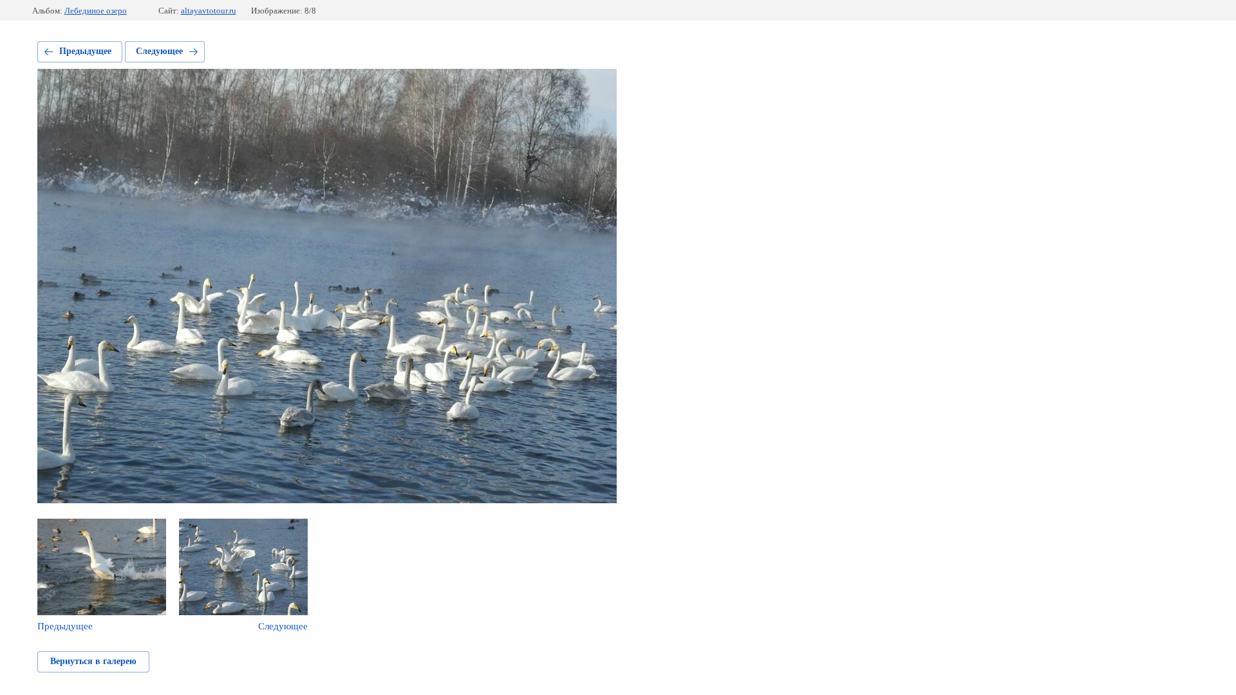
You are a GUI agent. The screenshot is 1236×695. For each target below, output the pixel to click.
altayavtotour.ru (208, 10)
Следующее (159, 51)
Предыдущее (85, 51)
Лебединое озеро (95, 10)
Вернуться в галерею (93, 661)
